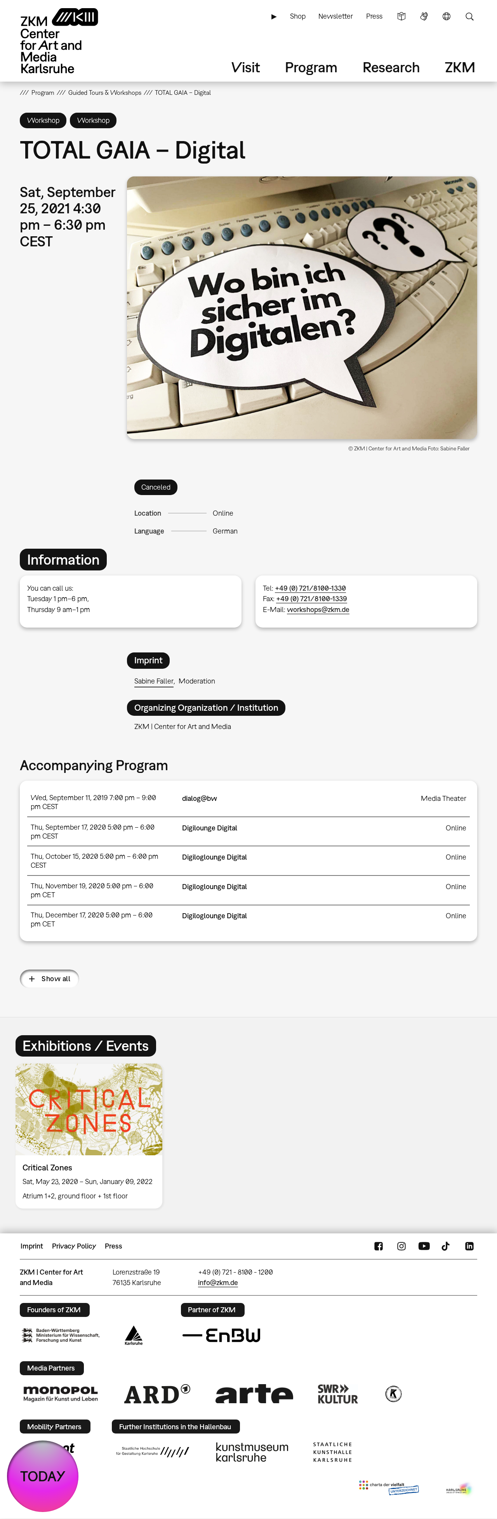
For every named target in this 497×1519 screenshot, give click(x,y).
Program (311, 67)
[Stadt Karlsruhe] (133, 1335)
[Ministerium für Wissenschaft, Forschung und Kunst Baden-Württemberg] (60, 1335)
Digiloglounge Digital (214, 857)
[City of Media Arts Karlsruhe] (460, 1489)
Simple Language (401, 16)
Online (223, 513)
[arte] (254, 1393)
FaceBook (378, 1246)
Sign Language (424, 16)
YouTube (424, 1246)
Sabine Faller (154, 681)
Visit (245, 67)
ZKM (460, 67)
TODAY (43, 1476)
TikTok (446, 1246)
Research (391, 67)
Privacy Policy (74, 1246)
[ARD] (157, 1394)
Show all (56, 979)
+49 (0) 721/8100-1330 (310, 588)
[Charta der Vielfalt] (388, 1489)
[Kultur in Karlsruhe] (393, 1394)
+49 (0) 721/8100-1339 (311, 599)
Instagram (401, 1246)
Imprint (32, 1246)
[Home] (70, 40)
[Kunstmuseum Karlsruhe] (252, 1452)
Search (469, 16)
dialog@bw (199, 798)
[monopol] (60, 1394)
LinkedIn (469, 1246)
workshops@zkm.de (318, 609)
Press (374, 16)
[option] (92, 1136)
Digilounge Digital (209, 828)
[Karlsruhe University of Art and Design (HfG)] (152, 1452)
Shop (298, 16)
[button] (302, 307)
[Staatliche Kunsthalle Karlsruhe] (332, 1452)
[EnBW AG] (221, 1336)
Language (446, 16)
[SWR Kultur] (338, 1394)
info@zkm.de (218, 1282)
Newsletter (335, 16)
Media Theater (443, 798)
